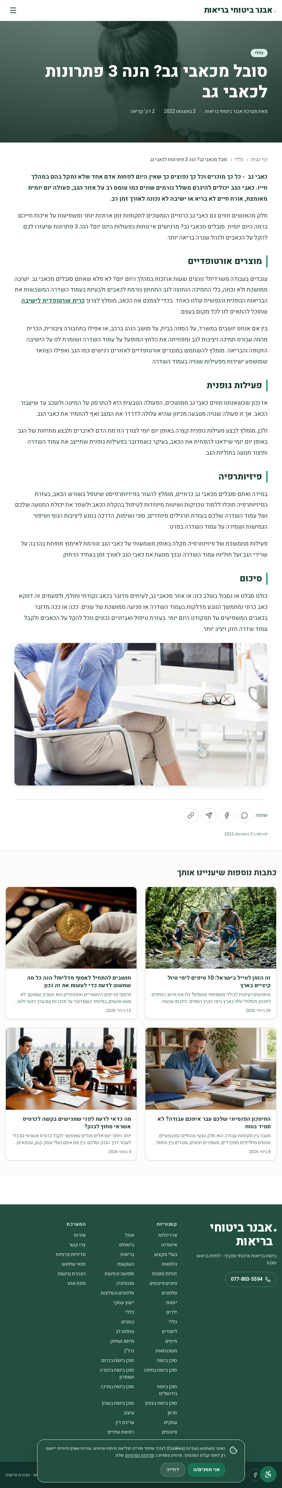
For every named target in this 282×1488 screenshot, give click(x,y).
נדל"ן (129, 1350)
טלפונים (169, 1293)
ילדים (171, 1312)
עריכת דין (125, 1422)
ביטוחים (126, 1244)
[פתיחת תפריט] (13, 10)
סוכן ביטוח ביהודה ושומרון (117, 1373)
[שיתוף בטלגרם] (208, 815)
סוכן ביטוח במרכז (117, 1386)
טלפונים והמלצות (117, 1293)
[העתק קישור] (190, 815)
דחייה (172, 1469)
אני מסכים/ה (206, 1469)
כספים (127, 1322)
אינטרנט (169, 1244)
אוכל (129, 1235)
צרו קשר (77, 1244)
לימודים (169, 1331)
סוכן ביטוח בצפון (161, 1403)
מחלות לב (125, 1331)
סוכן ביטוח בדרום (117, 1360)
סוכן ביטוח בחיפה (160, 1370)
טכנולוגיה (125, 1283)
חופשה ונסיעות (119, 1273)
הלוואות (169, 1264)
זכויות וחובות (164, 1273)
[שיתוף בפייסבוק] (226, 815)
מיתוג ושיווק (122, 1341)
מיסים (171, 1341)
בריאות (127, 1254)
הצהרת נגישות (72, 1273)
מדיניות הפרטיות (139, 1455)
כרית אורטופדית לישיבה (53, 300)
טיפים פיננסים (163, 1283)
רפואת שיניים (121, 1432)
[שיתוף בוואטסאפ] (244, 815)
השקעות (125, 1264)
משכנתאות (166, 1350)
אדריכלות (167, 1235)
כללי (259, 53)
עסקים (170, 1422)
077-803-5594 (246, 1279)
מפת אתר (76, 1283)
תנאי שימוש (74, 1264)
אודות (80, 1235)
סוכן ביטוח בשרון (118, 1403)
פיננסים (169, 1432)
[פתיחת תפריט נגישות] (268, 1474)
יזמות (171, 1302)
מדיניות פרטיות (71, 1254)
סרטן (172, 1412)
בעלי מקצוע (165, 1254)
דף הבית (259, 159)
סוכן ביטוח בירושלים (167, 1390)
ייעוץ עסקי (123, 1302)
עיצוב (128, 1412)
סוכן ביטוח (167, 1360)
